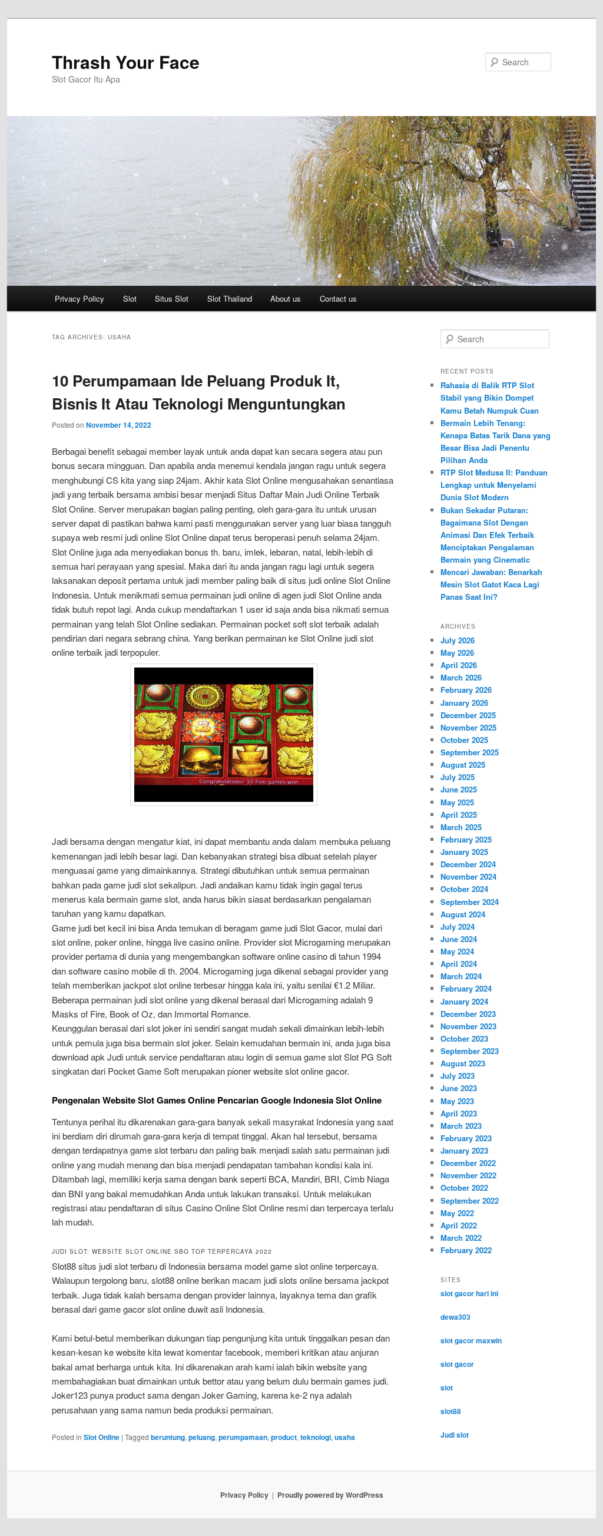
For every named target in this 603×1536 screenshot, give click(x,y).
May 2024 (457, 951)
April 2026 (458, 664)
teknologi (315, 1437)
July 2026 (457, 640)
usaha (344, 1437)
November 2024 (468, 876)
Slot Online (102, 1437)
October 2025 (464, 739)
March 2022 (461, 1237)
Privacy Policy (79, 298)
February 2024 (466, 988)
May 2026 (457, 652)
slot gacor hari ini (469, 1293)
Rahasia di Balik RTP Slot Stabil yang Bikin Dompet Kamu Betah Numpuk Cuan (489, 397)
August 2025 (462, 764)
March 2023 (461, 1125)
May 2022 (457, 1212)
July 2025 (457, 776)
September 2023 (469, 1050)
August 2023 (462, 1063)
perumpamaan (242, 1437)
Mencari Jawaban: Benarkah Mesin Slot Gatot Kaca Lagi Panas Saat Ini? (491, 584)
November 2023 (468, 1026)
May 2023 (457, 1100)
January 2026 (464, 702)
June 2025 (458, 789)
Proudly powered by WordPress (330, 1494)
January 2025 (464, 851)
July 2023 (457, 1075)
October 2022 (464, 1187)
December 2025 (468, 715)
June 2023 (458, 1088)
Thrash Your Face (126, 61)
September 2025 (469, 752)
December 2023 (468, 1013)
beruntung (168, 1437)
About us (285, 298)
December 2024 (468, 864)
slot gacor (457, 1364)
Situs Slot (171, 298)
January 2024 (464, 1001)
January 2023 (464, 1150)
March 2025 (461, 827)
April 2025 (458, 814)
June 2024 (458, 938)
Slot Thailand (229, 298)
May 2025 (457, 802)
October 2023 (464, 1038)
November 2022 (468, 1175)
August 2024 (462, 914)
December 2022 (468, 1162)
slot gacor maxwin (471, 1340)
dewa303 (455, 1317)
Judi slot (454, 1434)
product (284, 1437)
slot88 (450, 1411)
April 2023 (458, 1113)
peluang (201, 1437)
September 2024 (469, 901)
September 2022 (469, 1200)
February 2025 (466, 839)
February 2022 (466, 1250)
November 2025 (468, 727)
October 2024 (464, 888)
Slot (130, 298)
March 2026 (461, 677)
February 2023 (466, 1138)
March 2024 (461, 976)
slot (446, 1387)
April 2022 (458, 1225)
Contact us (338, 298)
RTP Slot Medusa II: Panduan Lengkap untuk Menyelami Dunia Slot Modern (494, 485)
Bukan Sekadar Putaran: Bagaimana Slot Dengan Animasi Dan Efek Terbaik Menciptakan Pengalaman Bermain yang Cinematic (487, 535)
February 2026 (466, 689)
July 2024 (457, 926)
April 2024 (458, 963)
